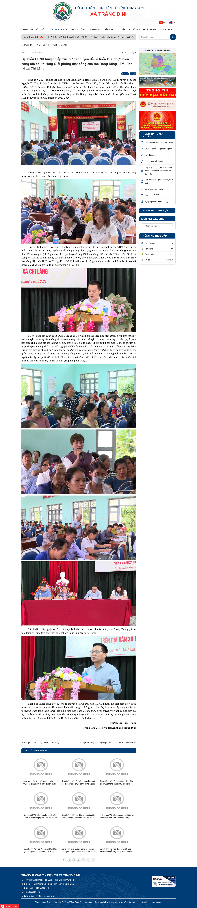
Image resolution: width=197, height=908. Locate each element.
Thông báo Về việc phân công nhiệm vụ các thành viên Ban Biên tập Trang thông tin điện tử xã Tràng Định (117, 816)
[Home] (62, 11)
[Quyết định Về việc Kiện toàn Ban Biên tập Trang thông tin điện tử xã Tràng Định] (117, 766)
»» (93, 860)
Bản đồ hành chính (157, 50)
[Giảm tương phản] (135, 52)
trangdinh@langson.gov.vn (42, 895)
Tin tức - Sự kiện (42, 44)
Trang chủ (27, 44)
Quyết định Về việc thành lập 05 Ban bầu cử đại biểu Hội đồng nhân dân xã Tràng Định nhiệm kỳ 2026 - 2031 (116, 850)
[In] (130, 52)
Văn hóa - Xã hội (59, 44)
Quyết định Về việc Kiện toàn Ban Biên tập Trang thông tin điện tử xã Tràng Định (116, 782)
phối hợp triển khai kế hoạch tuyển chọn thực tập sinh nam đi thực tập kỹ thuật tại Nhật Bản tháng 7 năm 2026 (40, 782)
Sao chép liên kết (129, 742)
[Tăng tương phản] (133, 52)
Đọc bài (125, 74)
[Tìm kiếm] (173, 37)
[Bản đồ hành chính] (157, 64)
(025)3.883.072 (42, 887)
